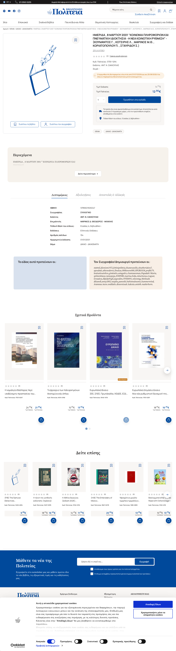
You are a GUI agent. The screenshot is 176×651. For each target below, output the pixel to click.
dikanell (97, 281)
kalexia (131, 284)
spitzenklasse (100, 276)
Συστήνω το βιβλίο (27, 124)
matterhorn (147, 284)
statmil (97, 267)
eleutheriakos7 (145, 267)
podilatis (112, 284)
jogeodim (118, 278)
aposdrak (98, 270)
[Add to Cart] (41, 420)
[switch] (78, 641)
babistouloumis (134, 281)
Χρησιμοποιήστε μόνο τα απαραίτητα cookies (153, 613)
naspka (115, 281)
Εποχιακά (23, 22)
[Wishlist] (159, 11)
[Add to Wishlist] (76, 40)
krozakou (98, 278)
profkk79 (150, 270)
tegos (105, 284)
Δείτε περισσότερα (88, 173)
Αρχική (5, 29)
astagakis (122, 273)
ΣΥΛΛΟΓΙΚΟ (99, 50)
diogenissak (121, 284)
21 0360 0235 (25, 2)
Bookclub (134, 22)
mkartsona (142, 276)
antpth (138, 284)
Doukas (118, 270)
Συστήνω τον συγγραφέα (61, 124)
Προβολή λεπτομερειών (47, 645)
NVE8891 (127, 278)
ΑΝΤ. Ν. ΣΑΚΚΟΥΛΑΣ (110, 65)
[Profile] (164, 11)
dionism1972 (107, 267)
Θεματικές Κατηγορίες (106, 22)
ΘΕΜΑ (12, 29)
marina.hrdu (130, 276)
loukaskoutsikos (101, 273)
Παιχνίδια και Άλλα (74, 22)
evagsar (150, 276)
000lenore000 (128, 270)
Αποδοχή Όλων (153, 604)
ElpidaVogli (108, 278)
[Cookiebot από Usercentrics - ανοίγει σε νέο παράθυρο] (18, 646)
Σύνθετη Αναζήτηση (145, 14)
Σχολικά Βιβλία (46, 22)
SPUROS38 (140, 270)
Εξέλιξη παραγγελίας (165, 2)
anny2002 (106, 281)
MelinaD (145, 278)
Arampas (98, 284)
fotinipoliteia (119, 267)
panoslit (122, 281)
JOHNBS (120, 276)
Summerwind (147, 281)
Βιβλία (3, 22)
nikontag (137, 278)
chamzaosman (134, 273)
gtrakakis (113, 273)
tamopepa (110, 276)
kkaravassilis (132, 267)
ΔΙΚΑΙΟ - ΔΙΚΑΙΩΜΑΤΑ (24, 29)
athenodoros (108, 270)
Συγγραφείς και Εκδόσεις (163, 22)
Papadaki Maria (148, 273)
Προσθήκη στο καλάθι (134, 99)
